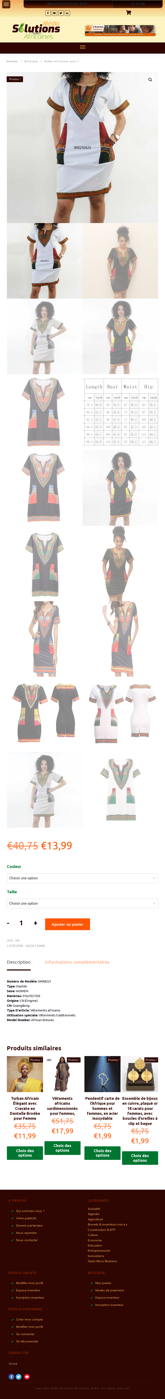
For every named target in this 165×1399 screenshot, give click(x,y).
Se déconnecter (27, 1341)
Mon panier (103, 1283)
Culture (93, 1235)
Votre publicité (26, 1218)
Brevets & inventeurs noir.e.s (107, 1224)
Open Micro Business (102, 1261)
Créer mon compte (30, 1319)
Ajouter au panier (68, 924)
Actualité (94, 1209)
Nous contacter (27, 1240)
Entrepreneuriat (99, 1251)
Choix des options (25, 1153)
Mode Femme (35, 946)
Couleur (14, 866)
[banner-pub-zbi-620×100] (120, 30)
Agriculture (95, 1219)
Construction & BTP (102, 1230)
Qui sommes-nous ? (30, 1211)
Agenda (93, 1214)
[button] (150, 80)
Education (95, 1245)
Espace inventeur (28, 1290)
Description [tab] (19, 961)
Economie (95, 1240)
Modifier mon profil (30, 1283)
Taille (12, 892)
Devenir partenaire (29, 1225)
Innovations (96, 1256)
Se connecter (25, 1334)
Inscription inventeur (30, 1297)
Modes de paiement (110, 1290)
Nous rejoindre (26, 1233)
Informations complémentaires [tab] (77, 961)
